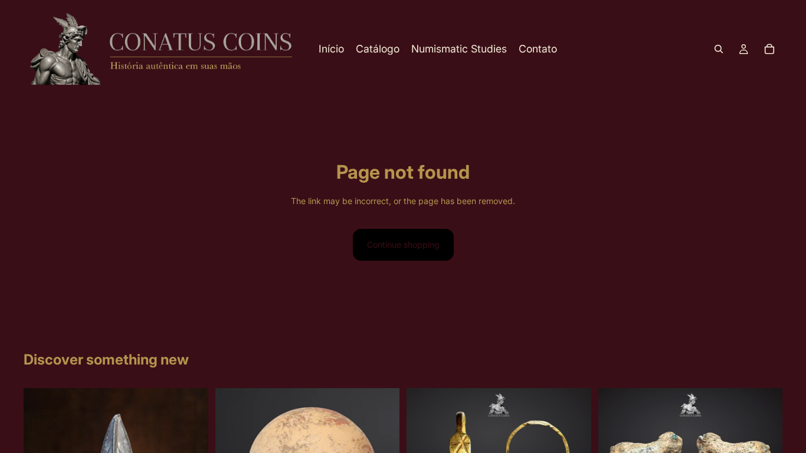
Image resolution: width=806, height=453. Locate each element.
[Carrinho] (769, 49)
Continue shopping (403, 244)
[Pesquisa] (719, 49)
